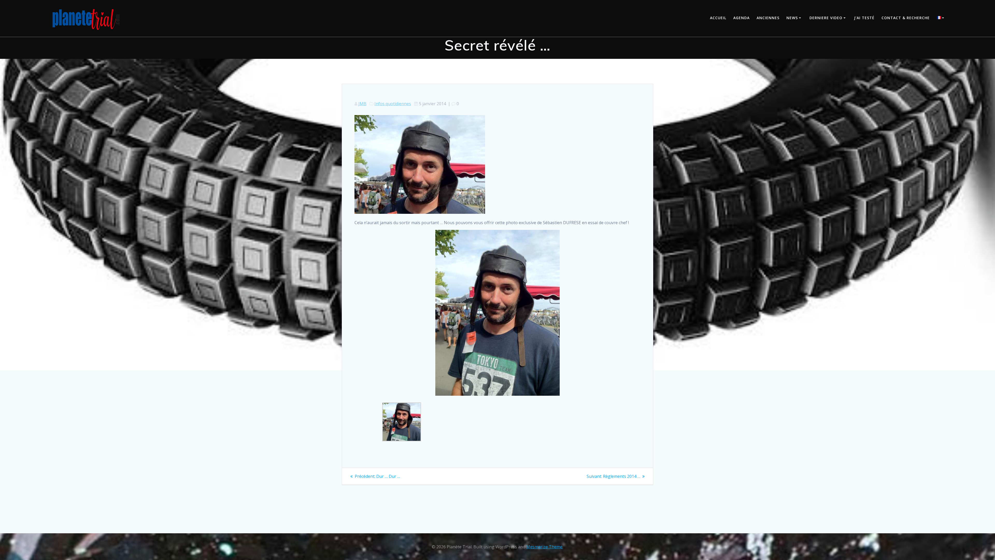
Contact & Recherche (906, 17)
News (792, 17)
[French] (941, 18)
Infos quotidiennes (392, 104)
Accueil (718, 17)
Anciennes (768, 17)
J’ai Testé (864, 17)
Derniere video (825, 17)
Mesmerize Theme (544, 547)
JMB (362, 104)
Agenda (741, 17)
